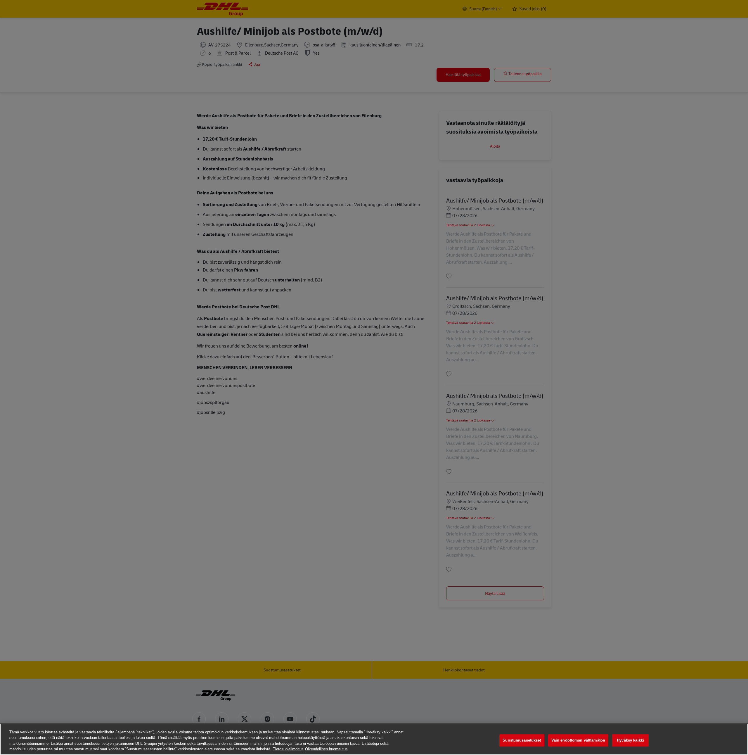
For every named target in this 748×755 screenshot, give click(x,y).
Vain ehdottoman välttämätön (578, 740)
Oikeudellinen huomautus (326, 749)
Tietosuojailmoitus (288, 749)
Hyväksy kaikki (630, 740)
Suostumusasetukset (522, 740)
